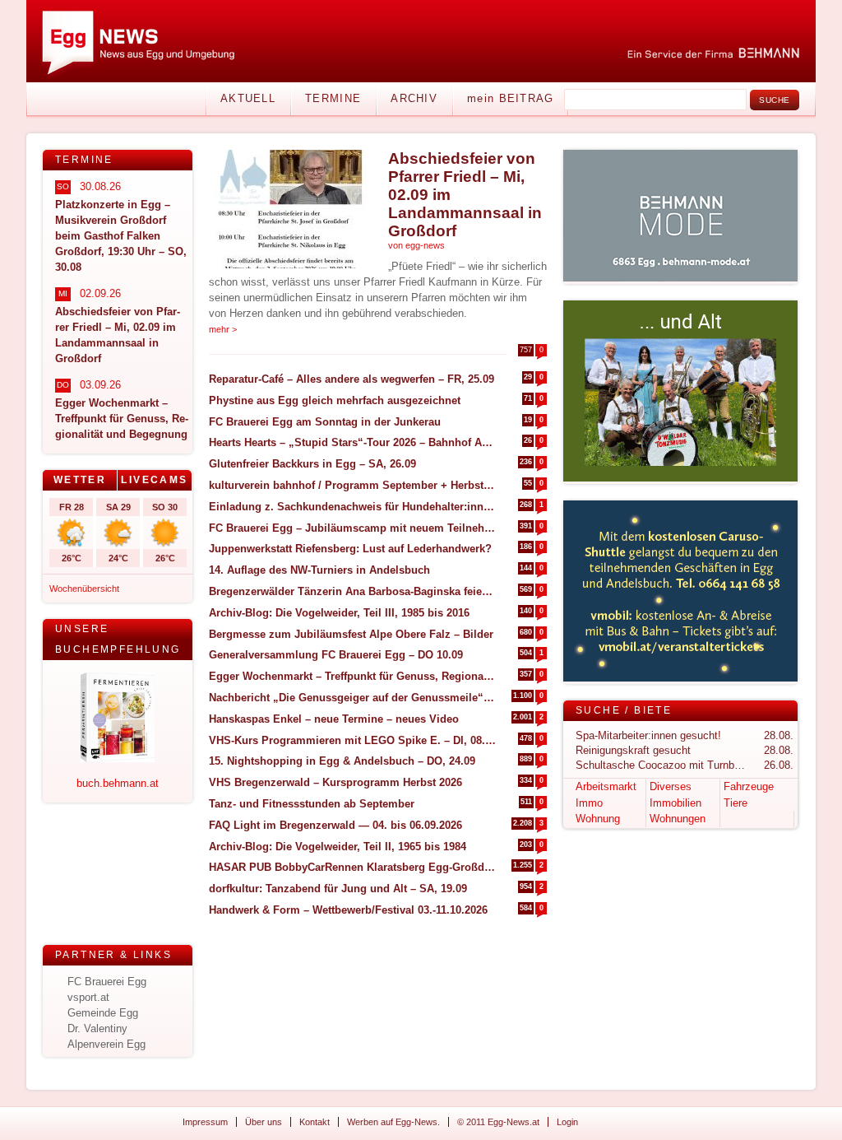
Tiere (735, 803)
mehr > (223, 329)
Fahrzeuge (749, 786)
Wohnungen (678, 818)
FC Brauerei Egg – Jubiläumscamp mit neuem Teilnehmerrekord (352, 528)
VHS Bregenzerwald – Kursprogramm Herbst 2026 (335, 782)
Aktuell (247, 98)
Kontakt (314, 1122)
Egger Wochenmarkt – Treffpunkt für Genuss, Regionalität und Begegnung (352, 676)
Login (567, 1122)
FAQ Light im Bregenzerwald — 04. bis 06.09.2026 (335, 825)
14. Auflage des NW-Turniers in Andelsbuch (319, 570)
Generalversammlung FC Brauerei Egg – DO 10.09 (336, 655)
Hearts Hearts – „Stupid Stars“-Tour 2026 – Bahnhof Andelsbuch (352, 442)
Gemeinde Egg (102, 1013)
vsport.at (88, 997)
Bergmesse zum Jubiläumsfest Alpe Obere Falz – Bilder (351, 634)
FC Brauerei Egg (106, 981)
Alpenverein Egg (106, 1044)
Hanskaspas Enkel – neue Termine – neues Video (334, 719)
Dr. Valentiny (97, 1028)
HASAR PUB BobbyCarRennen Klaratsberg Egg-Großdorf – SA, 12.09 (352, 867)
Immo (589, 803)
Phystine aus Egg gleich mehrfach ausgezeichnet (334, 400)
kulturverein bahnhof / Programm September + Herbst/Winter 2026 (352, 485)
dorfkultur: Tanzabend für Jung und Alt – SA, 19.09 (338, 888)
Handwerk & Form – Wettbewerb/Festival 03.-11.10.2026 (348, 910)
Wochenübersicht (84, 588)
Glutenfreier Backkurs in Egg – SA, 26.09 (312, 464)
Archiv (414, 98)
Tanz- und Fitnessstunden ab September (311, 804)
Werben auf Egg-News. (393, 1122)
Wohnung (598, 818)
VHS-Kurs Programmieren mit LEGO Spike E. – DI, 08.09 (352, 740)
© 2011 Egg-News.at (498, 1122)
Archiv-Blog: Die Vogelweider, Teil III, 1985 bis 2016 (339, 613)
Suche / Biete (624, 710)
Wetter (79, 480)
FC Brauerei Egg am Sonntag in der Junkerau (325, 422)
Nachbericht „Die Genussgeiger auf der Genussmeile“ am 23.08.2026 (352, 697)
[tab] (80, 480)
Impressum (205, 1122)
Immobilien (675, 803)
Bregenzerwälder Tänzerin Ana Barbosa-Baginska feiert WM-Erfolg (352, 591)
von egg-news (416, 245)
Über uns (263, 1122)
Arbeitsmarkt (606, 786)
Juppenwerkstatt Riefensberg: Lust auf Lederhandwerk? (350, 548)
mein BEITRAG (510, 98)
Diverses (671, 786)
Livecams (154, 480)
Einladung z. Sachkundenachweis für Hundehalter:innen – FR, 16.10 (352, 506)
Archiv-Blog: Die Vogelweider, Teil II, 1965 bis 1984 (337, 846)
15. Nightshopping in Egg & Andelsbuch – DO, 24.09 (342, 761)
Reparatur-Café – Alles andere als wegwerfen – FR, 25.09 (351, 379)
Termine (333, 98)
